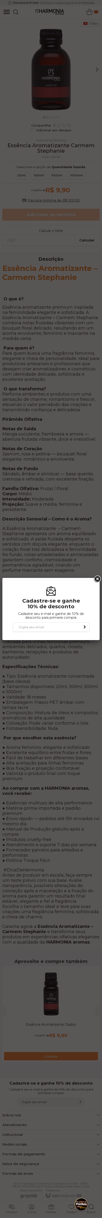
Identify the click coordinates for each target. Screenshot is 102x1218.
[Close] (97, 579)
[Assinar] (84, 627)
